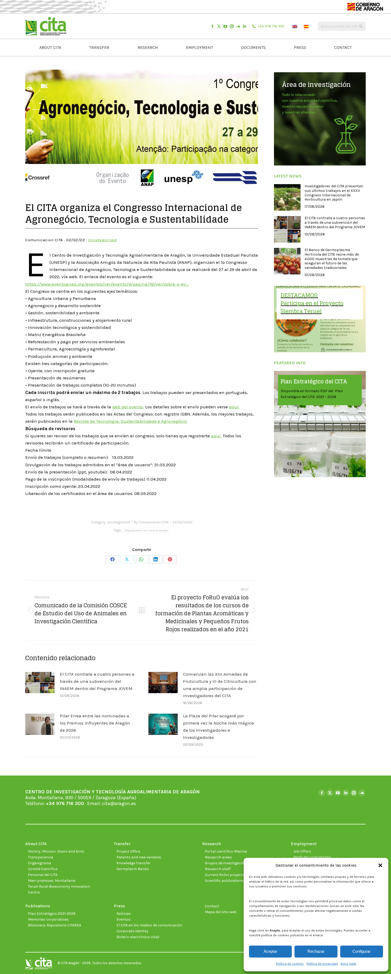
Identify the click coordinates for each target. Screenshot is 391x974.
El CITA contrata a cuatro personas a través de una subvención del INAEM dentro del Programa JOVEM (97, 681)
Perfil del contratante (312, 857)
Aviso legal (348, 963)
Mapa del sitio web (220, 912)
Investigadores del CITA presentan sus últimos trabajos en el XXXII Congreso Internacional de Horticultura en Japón (334, 193)
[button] (380, 865)
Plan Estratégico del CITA (314, 381)
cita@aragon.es (119, 803)
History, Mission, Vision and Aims (56, 851)
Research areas (218, 857)
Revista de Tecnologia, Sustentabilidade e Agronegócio (130, 421)
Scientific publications (224, 880)
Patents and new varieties (139, 857)
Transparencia (40, 857)
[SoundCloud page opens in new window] (238, 26)
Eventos (124, 919)
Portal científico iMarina (226, 851)
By (151, 522)
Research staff (218, 869)
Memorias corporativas (48, 919)
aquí (234, 406)
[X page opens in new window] (219, 26)
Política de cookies (290, 963)
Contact (212, 906)
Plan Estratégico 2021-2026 (52, 913)
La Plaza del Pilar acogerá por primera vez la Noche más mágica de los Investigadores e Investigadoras (218, 726)
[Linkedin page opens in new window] (244, 26)
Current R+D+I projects (225, 875)
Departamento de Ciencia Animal (146, 530)
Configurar (361, 951)
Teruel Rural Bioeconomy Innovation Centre (59, 889)
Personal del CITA (42, 875)
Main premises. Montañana (51, 880)
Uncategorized (102, 240)
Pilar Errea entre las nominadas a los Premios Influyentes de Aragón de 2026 (95, 723)
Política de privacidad (322, 963)
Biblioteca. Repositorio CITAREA (54, 925)
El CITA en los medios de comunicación (149, 925)
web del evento (127, 406)
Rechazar (316, 951)
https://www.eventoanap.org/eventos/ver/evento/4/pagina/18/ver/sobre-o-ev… (107, 284)
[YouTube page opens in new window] (225, 26)
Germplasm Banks (133, 869)
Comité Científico (43, 869)
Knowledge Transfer (134, 863)
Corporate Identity (132, 931)
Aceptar (270, 951)
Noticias (124, 913)
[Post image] (40, 682)
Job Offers (302, 851)
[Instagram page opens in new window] (232, 26)
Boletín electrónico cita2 (138, 937)
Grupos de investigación (225, 863)
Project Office (128, 851)
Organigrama (39, 863)
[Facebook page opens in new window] (212, 26)
